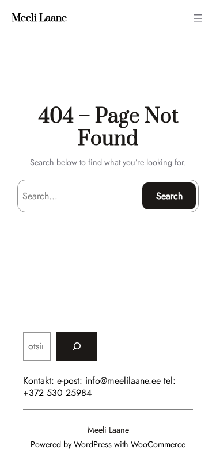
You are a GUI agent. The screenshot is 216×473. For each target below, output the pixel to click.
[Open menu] (197, 18)
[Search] (76, 346)
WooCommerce (158, 444)
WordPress (93, 444)
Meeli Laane (39, 18)
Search (169, 196)
